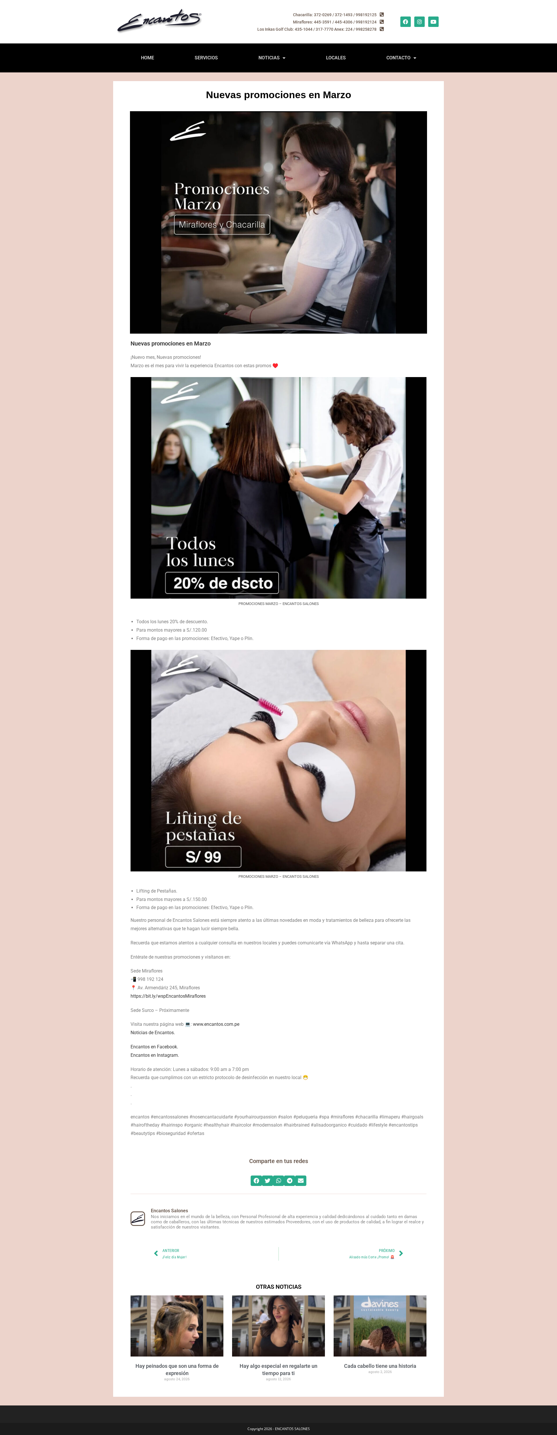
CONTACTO (398, 58)
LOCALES (336, 58)
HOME (147, 58)
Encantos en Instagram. (155, 1055)
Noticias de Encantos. (153, 1032)
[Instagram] (419, 22)
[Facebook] (405, 22)
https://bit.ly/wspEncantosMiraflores (168, 996)
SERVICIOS (206, 58)
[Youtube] (433, 22)
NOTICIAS (269, 58)
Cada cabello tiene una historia (380, 1366)
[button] (256, 1181)
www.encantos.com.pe (216, 1024)
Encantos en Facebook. (154, 1047)
